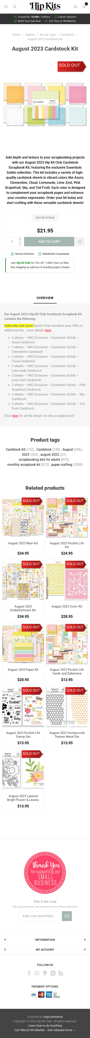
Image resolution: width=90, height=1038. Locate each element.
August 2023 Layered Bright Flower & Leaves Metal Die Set (23, 800)
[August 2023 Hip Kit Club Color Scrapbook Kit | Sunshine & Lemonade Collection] (67, 580)
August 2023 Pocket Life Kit (67, 545)
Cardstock (44, 449)
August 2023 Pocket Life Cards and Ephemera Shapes (67, 673)
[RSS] (61, 973)
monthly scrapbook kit (23, 465)
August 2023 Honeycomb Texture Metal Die (67, 735)
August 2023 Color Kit (67, 606)
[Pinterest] (45, 973)
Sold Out (69, 65)
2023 (25, 455)
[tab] (45, 298)
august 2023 (49, 455)
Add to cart (49, 241)
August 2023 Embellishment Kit (23, 608)
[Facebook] (29, 973)
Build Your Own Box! (29, 21)
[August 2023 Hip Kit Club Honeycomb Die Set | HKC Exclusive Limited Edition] (67, 707)
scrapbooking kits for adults (39, 460)
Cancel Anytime (67, 17)
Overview (45, 298)
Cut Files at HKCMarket (62, 21)
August (68, 449)
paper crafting (61, 465)
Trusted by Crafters (34, 17)
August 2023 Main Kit (23, 543)
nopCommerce (53, 1016)
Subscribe (67, 916)
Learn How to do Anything (45, 1025)
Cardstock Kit (16, 449)
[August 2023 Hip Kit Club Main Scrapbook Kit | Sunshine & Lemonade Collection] (23, 517)
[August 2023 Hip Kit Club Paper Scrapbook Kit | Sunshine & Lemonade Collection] (23, 644)
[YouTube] (37, 973)
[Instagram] (53, 973)
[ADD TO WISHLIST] (80, 241)
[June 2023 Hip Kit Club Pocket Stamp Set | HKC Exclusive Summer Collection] (23, 707)
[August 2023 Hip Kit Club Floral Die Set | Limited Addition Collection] (23, 770)
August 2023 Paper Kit (23, 670)
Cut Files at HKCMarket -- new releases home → (45, 1030)
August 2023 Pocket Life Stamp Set (23, 735)
